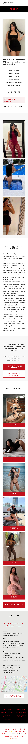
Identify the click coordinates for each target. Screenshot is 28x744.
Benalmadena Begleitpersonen (7, 715)
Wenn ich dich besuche (13, 107)
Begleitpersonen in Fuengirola (21, 715)
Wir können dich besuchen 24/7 (14, 374)
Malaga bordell (21, 709)
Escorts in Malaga (7, 709)
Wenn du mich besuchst (9, 100)
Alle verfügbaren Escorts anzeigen (14, 605)
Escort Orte (7, 719)
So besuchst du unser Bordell (14, 367)
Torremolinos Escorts (21, 712)
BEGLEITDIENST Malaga (7, 712)
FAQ (21, 719)
